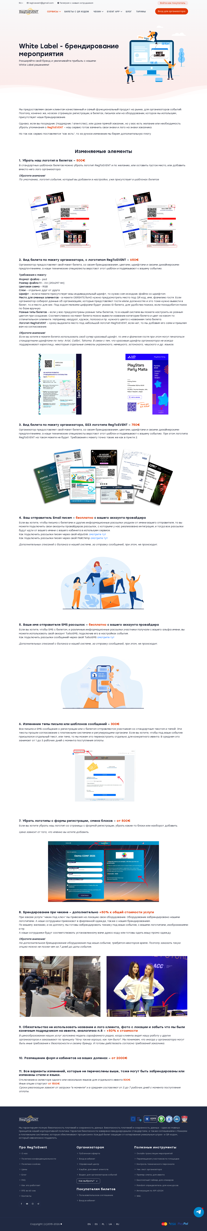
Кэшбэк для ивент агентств (93, 1169)
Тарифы (141, 11)
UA (110, 1224)
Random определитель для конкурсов (157, 1185)
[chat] (199, 1212)
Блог (129, 11)
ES (96, 1224)
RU (20, 3)
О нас (25, 1153)
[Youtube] (27, 1204)
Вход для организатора (171, 11)
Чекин (97, 11)
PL (103, 1224)
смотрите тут (97, 534)
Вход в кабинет (87, 1159)
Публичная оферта (89, 1153)
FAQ (23, 1180)
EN (89, 1224)
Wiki (139, 1196)
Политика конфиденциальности (39, 1159)
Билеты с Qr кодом (76, 11)
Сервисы (52, 11)
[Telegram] (38, 1204)
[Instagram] (32, 1204)
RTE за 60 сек (29, 1191)
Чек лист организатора (149, 1169)
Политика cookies (31, 1164)
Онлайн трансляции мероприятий (155, 1153)
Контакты (26, 1196)
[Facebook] (21, 1204)
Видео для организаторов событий (98, 1175)
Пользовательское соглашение (96, 1195)
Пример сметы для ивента (151, 1175)
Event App (113, 11)
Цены (24, 1169)
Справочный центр (89, 1164)
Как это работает (31, 1185)
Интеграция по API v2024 (150, 1191)
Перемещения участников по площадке (158, 1159)
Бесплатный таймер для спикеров (155, 1180)
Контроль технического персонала (155, 1164)
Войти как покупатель (172, 3)
